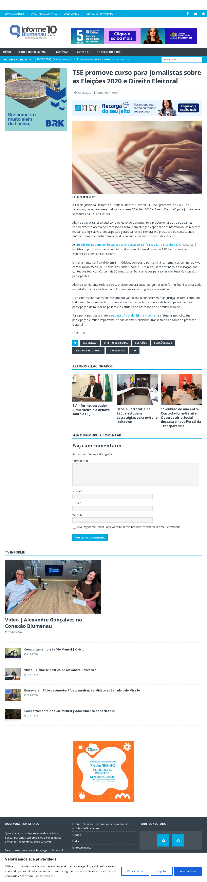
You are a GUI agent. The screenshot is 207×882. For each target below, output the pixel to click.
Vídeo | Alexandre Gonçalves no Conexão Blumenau (43, 622)
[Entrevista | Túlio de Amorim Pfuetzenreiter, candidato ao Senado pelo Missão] (13, 695)
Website (77, 515)
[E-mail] (195, 13)
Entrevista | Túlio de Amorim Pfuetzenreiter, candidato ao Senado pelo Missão (82, 690)
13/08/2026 (32, 674)
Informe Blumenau (88, 350)
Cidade (76, 835)
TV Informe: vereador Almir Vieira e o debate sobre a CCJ (91, 409)
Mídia (75, 841)
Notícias (62, 52)
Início (7, 52)
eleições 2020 (163, 343)
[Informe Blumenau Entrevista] (178, 840)
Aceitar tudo (188, 871)
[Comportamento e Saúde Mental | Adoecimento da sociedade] (13, 715)
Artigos (82, 52)
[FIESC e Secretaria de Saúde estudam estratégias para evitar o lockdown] (137, 389)
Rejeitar (162, 871)
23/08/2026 (15, 632)
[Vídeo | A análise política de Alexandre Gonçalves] (13, 674)
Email (75, 503)
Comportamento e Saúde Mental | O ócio (54, 649)
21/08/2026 (32, 654)
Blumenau (90, 343)
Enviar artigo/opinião (44, 13)
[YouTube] (203, 13)
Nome (76, 491)
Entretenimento (81, 847)
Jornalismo (117, 350)
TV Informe (15, 552)
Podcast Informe (109, 52)
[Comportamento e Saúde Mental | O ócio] (13, 654)
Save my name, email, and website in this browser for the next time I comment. (128, 527)
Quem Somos (71, 13)
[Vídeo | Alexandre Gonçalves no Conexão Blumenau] (53, 587)
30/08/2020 (84, 92)
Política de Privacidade (99, 13)
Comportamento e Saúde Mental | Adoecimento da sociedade (69, 711)
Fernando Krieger (107, 92)
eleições (141, 343)
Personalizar (135, 871)
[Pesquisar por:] (182, 59)
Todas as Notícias (13, 13)
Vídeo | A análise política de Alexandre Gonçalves (60, 670)
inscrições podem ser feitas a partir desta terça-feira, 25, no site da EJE (127, 245)
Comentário (80, 461)
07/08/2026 (32, 715)
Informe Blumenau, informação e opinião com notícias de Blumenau (100, 826)
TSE (134, 350)
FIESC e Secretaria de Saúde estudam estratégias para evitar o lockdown (137, 415)
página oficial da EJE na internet (134, 315)
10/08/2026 (32, 695)
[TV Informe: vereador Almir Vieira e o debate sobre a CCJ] (92, 387)
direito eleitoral (116, 343)
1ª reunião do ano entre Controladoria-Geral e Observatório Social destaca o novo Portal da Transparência (181, 417)
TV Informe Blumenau (32, 52)
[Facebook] (187, 13)
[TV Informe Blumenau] (163, 840)
